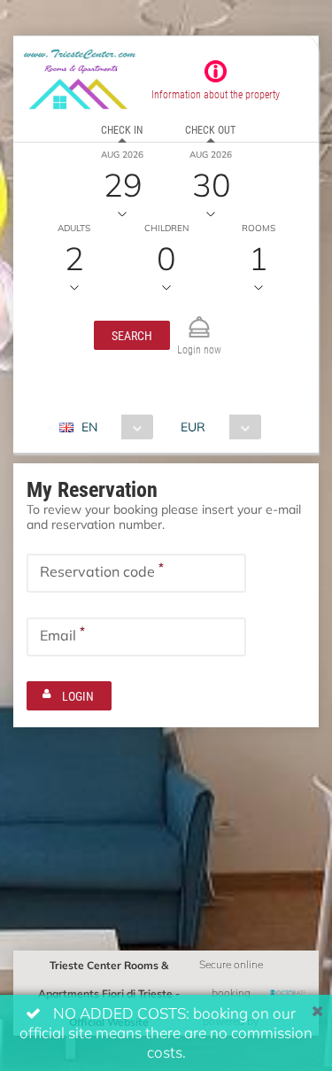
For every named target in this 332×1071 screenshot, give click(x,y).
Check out (210, 129)
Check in (122, 129)
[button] (132, 335)
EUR (193, 426)
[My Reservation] (199, 319)
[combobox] (112, 426)
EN (89, 426)
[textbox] (136, 573)
